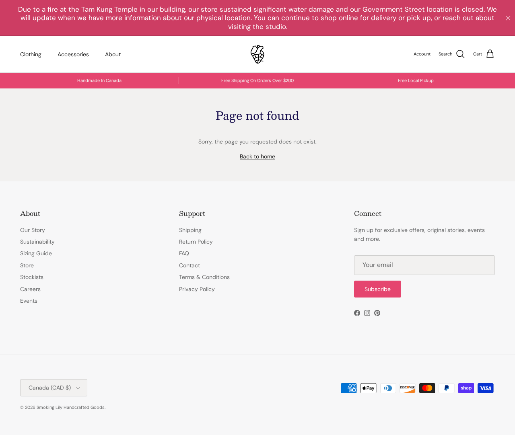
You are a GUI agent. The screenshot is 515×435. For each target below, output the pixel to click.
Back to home (257, 156)
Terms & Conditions (204, 277)
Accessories (73, 53)
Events (28, 300)
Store (27, 265)
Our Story (32, 230)
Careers (30, 289)
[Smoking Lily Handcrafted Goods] (257, 54)
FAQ (184, 253)
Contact (189, 265)
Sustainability (37, 241)
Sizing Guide (36, 253)
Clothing (30, 53)
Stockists (31, 277)
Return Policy (196, 241)
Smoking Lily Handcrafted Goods (71, 407)
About (113, 53)
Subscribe (378, 289)
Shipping (190, 230)
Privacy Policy (197, 289)
